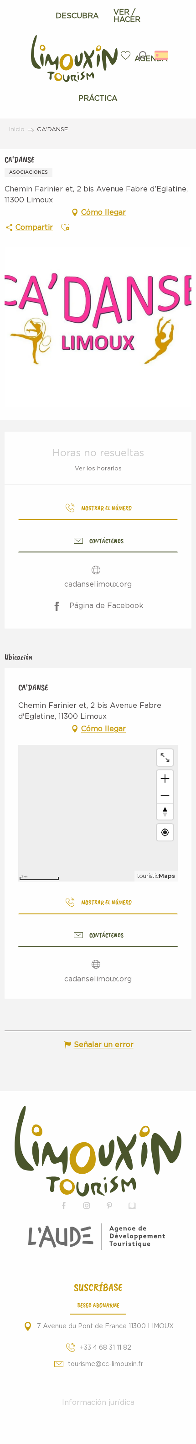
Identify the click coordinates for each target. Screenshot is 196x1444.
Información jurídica (98, 1402)
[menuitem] (77, 16)
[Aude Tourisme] (98, 1236)
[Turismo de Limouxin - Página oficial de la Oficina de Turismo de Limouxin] (98, 1151)
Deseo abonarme (98, 1305)
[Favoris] (126, 55)
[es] (162, 55)
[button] (142, 55)
